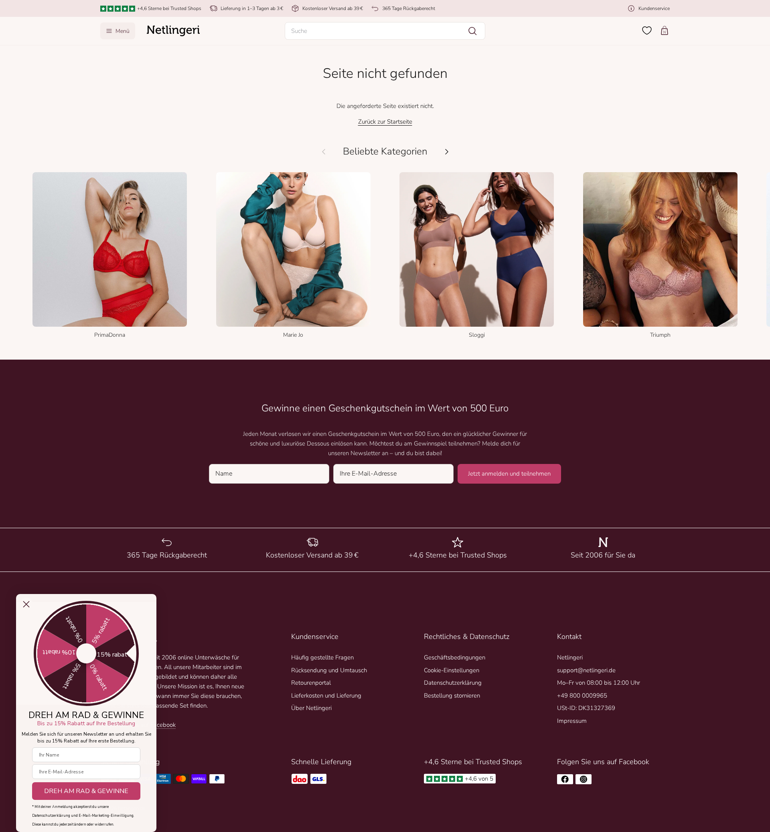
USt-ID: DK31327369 (586, 708)
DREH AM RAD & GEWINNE (86, 791)
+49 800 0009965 (582, 696)
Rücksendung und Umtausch (329, 670)
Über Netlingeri (311, 708)
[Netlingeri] (173, 31)
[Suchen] (472, 31)
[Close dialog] (26, 604)
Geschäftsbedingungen (454, 657)
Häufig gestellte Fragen (322, 657)
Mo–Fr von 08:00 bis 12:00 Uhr (598, 683)
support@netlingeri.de (586, 670)
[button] (385, 31)
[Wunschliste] (646, 30)
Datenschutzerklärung (453, 683)
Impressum (572, 721)
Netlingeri (570, 657)
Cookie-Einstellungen (451, 670)
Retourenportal (311, 683)
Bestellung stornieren (452, 696)
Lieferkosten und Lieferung (326, 696)
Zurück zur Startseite (385, 122)
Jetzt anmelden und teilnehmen (509, 474)
